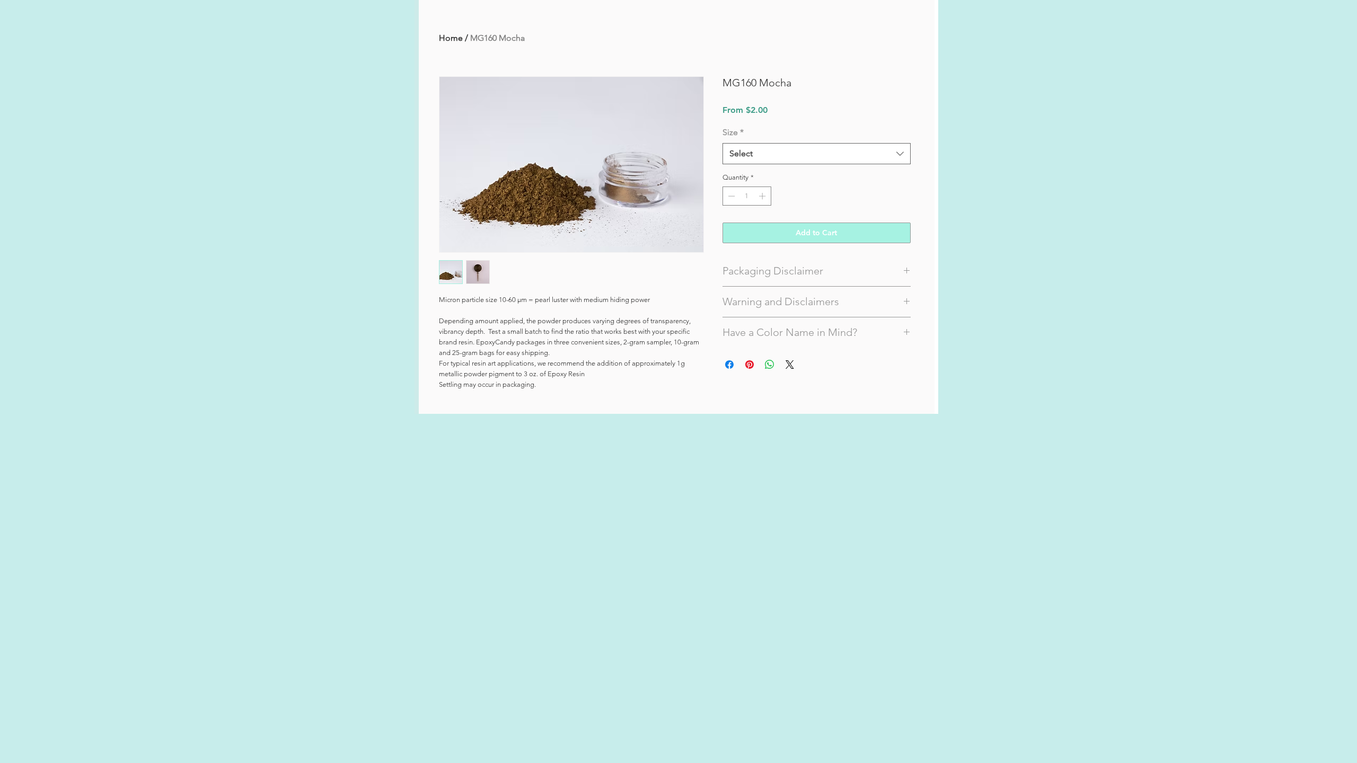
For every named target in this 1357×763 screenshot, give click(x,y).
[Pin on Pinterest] (749, 364)
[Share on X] (789, 364)
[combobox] (816, 153)
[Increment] (763, 196)
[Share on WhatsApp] (769, 364)
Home (451, 38)
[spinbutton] (746, 196)
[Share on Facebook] (729, 364)
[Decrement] (730, 196)
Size (733, 132)
